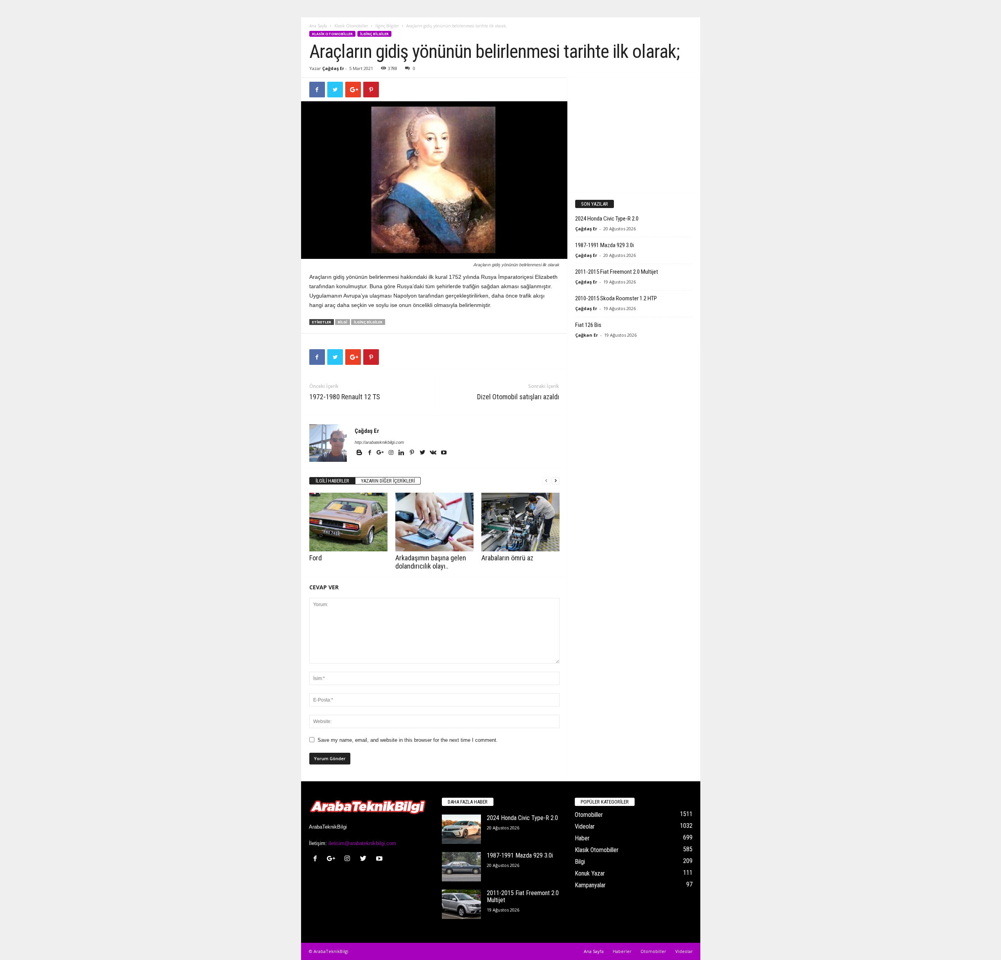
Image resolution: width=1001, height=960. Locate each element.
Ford (315, 558)
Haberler (622, 951)
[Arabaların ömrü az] (520, 522)
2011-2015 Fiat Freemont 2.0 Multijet (616, 271)
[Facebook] (370, 453)
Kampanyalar (590, 885)
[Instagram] (391, 453)
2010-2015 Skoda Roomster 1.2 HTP (616, 298)
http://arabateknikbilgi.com (379, 442)
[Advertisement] (633, 134)
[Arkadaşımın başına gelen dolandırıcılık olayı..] (434, 522)
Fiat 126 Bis (588, 324)
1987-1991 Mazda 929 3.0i (604, 245)
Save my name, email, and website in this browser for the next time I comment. (408, 740)
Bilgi (342, 322)
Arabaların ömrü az (507, 558)
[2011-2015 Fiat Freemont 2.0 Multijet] (461, 904)
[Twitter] (423, 453)
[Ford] (348, 522)
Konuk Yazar (590, 873)
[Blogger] (360, 453)
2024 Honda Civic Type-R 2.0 (607, 218)
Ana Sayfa (318, 26)
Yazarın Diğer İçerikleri (388, 481)
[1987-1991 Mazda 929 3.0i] (461, 866)
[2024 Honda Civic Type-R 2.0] (461, 829)
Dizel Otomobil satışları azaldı (518, 397)
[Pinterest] (412, 453)
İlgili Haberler (332, 481)
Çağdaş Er (333, 68)
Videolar (585, 826)
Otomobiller (589, 814)
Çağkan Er (586, 335)
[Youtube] (443, 453)
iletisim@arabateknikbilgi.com (362, 843)
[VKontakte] (434, 453)
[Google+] (381, 453)
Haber (582, 838)
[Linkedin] (402, 453)
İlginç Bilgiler (387, 26)
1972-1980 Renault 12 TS (344, 397)
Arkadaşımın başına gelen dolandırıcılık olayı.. (430, 562)
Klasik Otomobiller (351, 26)
